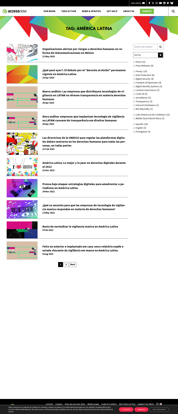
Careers (58, 404)
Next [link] (72, 264)
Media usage (93, 404)
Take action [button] (68, 11)
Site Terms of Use (127, 404)
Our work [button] (49, 11)
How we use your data (75, 404)
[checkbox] (153, 62)
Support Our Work (146, 404)
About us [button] (128, 11)
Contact (49, 404)
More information (159, 409)
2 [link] (66, 264)
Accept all (126, 409)
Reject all (141, 409)
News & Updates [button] (91, 11)
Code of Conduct (109, 404)
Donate (146, 11)
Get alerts (136, 3)
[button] (148, 55)
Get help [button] (112, 11)
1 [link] (60, 264)
